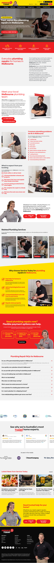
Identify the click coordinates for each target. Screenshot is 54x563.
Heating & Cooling (18, 539)
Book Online (4, 542)
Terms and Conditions (23, 559)
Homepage (3, 537)
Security (16, 542)
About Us (31, 4)
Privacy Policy (18, 559)
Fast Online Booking (9, 121)
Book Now (22, 342)
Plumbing (16, 537)
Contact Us (3, 539)
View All (50, 472)
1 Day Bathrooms (18, 543)
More (36, 4)
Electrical (16, 538)
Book (50, 4)
